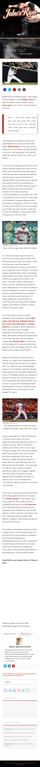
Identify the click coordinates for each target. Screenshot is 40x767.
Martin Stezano (26, 54)
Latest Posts (26, 634)
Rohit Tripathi (19, 763)
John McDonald (18, 324)
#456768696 (6, 423)
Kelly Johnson (13, 146)
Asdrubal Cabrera (27, 321)
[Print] (24, 91)
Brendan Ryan (18, 341)
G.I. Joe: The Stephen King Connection (24, 729)
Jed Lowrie (6, 324)
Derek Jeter (7, 105)
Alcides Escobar (12, 499)
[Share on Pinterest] (14, 91)
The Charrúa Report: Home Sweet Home (23, 733)
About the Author (11, 634)
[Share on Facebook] (4, 91)
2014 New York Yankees (23, 673)
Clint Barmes (13, 321)
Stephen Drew (27, 99)
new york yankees (10, 675)
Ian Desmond (30, 504)
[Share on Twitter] (9, 91)
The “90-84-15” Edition (22, 740)
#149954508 (6, 245)
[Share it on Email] (19, 91)
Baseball (10, 673)
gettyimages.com (13, 245)
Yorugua (7, 733)
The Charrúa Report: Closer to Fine (22, 736)
